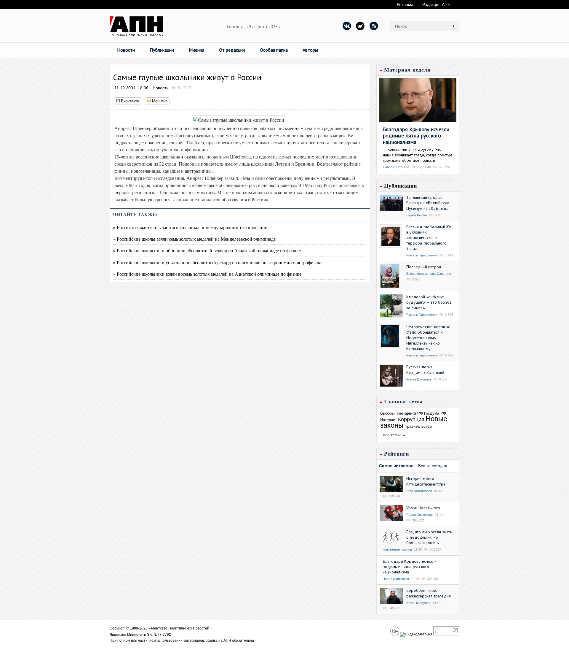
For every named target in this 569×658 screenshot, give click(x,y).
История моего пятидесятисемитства (425, 481)
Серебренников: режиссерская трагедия (428, 593)
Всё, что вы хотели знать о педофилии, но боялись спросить (429, 537)
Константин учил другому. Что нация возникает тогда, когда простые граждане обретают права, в (418, 155)
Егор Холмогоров (419, 491)
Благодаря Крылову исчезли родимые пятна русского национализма (416, 135)
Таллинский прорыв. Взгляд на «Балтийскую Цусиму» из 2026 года (427, 203)
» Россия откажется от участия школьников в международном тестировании (190, 227)
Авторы (310, 50)
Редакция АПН (436, 4)
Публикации (162, 50)
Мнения (196, 50)
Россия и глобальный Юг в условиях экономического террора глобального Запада (428, 237)
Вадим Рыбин (416, 215)
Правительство (418, 426)
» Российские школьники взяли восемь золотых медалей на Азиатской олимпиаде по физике (207, 274)
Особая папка (274, 50)
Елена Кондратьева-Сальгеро (428, 273)
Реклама (405, 4)
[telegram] (360, 25)
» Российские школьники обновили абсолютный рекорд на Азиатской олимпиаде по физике (207, 250)
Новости (126, 50)
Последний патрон (423, 266)
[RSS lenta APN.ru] (373, 25)
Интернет (388, 420)
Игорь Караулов (418, 603)
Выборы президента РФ (401, 413)
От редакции (232, 50)
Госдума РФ (435, 413)
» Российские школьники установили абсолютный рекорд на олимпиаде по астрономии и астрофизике (217, 262)
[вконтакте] (347, 25)
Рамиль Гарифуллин (421, 255)
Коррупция (411, 419)
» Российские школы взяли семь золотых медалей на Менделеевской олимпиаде (194, 239)
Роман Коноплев (418, 379)
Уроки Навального (423, 507)
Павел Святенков (396, 167)
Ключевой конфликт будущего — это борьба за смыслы (429, 302)
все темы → (394, 434)
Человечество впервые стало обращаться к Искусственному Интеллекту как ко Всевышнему (428, 337)
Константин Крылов (397, 549)
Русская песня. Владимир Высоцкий (425, 369)
